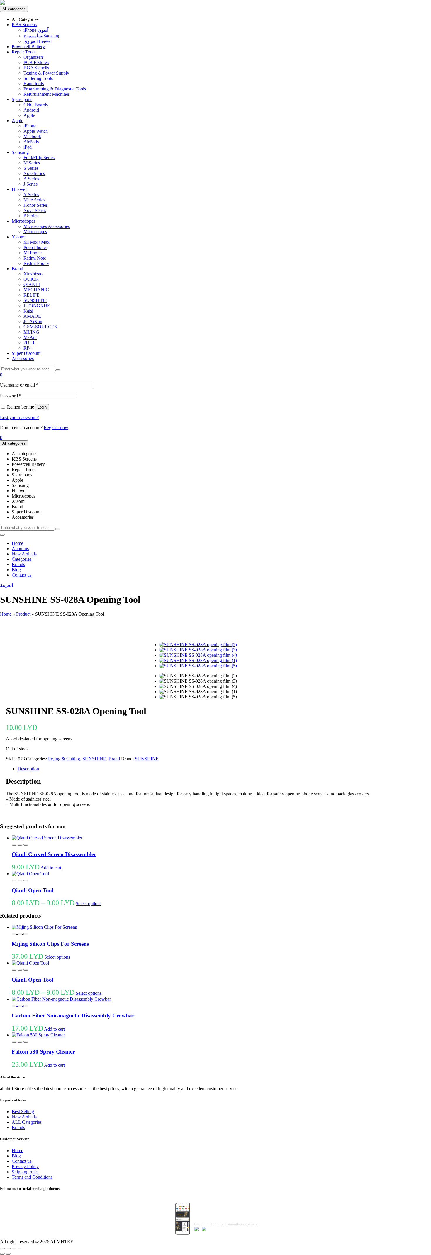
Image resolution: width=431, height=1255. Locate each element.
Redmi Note (34, 258)
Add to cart (50, 867)
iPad (27, 147)
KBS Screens (24, 24)
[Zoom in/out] (2, 1248)
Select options (88, 903)
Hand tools (33, 83)
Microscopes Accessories (46, 226)
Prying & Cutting (64, 758)
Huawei (19, 189)
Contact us (21, 574)
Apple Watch (35, 131)
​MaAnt (30, 337)
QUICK (31, 279)
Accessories (23, 358)
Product (24, 613)
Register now (56, 427)
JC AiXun (32, 321)
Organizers (33, 57)
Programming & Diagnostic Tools (54, 88)
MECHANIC (36, 289)
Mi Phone (32, 252)
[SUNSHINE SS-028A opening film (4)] (198, 655)
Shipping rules (25, 1171)
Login (42, 407)
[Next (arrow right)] (8, 1254)
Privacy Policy (25, 1166)
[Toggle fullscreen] (8, 1248)
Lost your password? (19, 417)
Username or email (19, 384)
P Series (30, 215)
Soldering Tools (38, 78)
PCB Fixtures (36, 62)
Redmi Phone (36, 263)
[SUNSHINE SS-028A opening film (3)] (198, 649)
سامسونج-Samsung (41, 35)
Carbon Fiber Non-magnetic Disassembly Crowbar (73, 1015)
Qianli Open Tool (32, 890)
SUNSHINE (35, 300)
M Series (31, 162)
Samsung (20, 152)
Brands (18, 564)
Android (31, 109)
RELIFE (31, 295)
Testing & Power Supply (46, 72)
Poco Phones (35, 247)
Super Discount (26, 353)
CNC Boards (35, 104)
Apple (29, 115)
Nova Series (34, 210)
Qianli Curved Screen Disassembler (54, 854)
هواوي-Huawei (37, 41)
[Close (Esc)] (20, 1248)
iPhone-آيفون (35, 30)
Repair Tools (23, 51)
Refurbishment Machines (46, 94)
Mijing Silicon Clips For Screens (50, 944)
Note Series (34, 173)
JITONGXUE (36, 305)
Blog (16, 569)
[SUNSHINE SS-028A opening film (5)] (198, 665)
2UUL (29, 342)
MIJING (31, 332)
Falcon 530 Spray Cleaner (43, 1052)
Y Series (31, 194)
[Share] (14, 1248)
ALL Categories (27, 1122)
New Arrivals (24, 553)
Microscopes (23, 221)
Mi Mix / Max (36, 242)
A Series (31, 178)
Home (17, 543)
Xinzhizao (33, 273)
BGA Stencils (36, 67)
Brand (17, 268)
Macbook (32, 136)
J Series (30, 184)
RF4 (27, 347)
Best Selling (23, 1111)
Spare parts (22, 99)
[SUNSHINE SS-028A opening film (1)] (198, 660)
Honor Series (35, 205)
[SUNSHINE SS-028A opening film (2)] (198, 644)
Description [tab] (28, 768)
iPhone (29, 125)
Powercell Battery (28, 46)
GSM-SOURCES (40, 326)
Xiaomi (19, 236)
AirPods (31, 141)
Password (10, 395)
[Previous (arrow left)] (2, 1254)
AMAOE (32, 316)
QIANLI (31, 284)
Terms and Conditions (32, 1177)
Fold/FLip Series (39, 157)
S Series (30, 168)
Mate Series (34, 199)
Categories (21, 559)
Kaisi (28, 310)
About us (20, 548)
